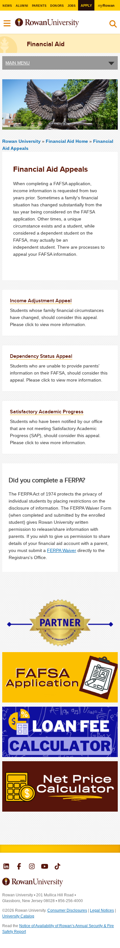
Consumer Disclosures (67, 910)
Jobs (72, 5)
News (7, 5)
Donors (57, 5)
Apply (86, 5)
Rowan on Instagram (32, 867)
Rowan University (55, 23)
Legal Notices (102, 910)
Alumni (22, 5)
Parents (39, 5)
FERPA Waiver (61, 550)
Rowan (106, 5)
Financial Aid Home (67, 141)
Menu (7, 23)
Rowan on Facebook (19, 867)
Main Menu (17, 63)
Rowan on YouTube (45, 867)
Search (113, 25)
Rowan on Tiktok (57, 867)
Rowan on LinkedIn (6, 867)
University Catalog (18, 916)
